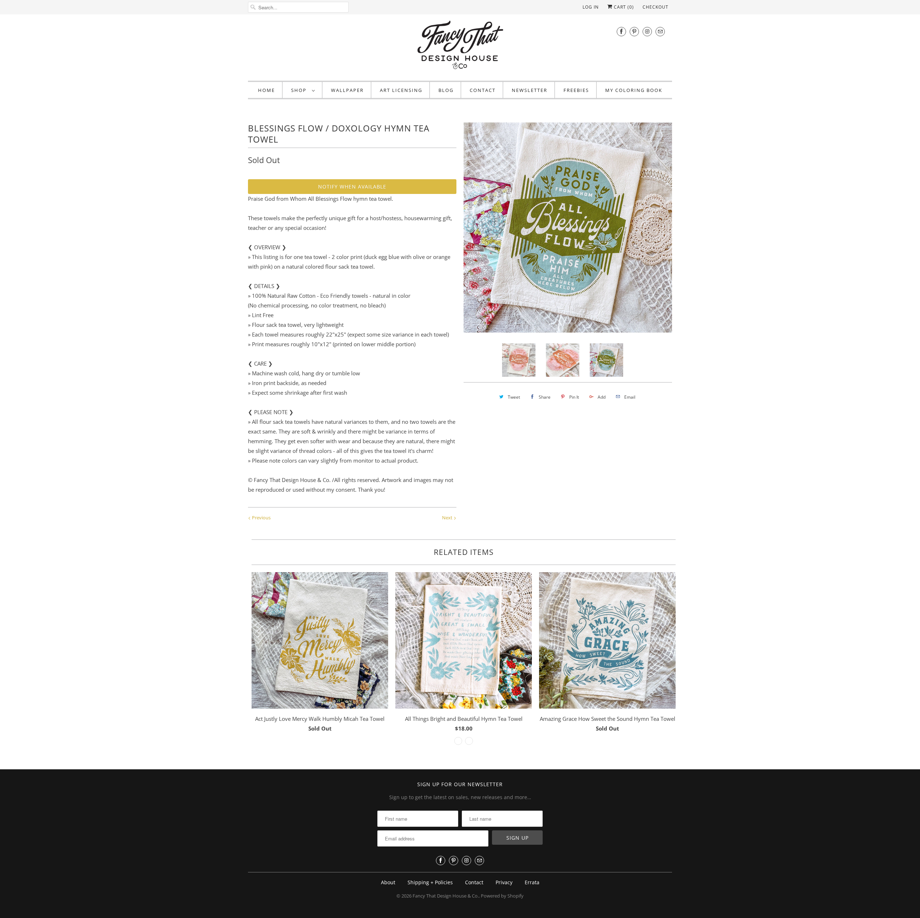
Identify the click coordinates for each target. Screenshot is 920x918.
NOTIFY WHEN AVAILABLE (352, 186)
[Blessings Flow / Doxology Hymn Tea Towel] (609, 226)
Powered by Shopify (502, 895)
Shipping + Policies (430, 882)
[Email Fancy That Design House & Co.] (660, 31)
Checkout (655, 7)
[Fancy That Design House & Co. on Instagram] (647, 31)
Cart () (623, 7)
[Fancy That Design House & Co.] (460, 47)
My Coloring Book (633, 90)
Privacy (504, 882)
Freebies (576, 90)
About (388, 882)
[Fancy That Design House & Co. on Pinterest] (634, 31)
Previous (261, 517)
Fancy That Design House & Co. (446, 895)
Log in (591, 7)
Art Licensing (401, 90)
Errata (532, 882)
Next (448, 517)
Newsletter (529, 90)
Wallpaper (347, 90)
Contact (483, 90)
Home (266, 90)
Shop (299, 90)
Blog (446, 90)
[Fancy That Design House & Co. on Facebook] (621, 31)
